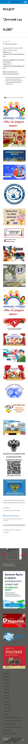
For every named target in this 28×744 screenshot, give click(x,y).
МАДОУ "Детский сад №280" (16, 738)
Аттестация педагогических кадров (11, 510)
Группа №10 (7, 708)
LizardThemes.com (7, 742)
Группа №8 (6, 701)
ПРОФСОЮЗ (6, 508)
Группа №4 (6, 689)
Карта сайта (6, 532)
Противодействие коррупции (9, 733)
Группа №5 (6, 692)
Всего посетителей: (7, 565)
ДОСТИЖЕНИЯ (6, 730)
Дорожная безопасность (9, 723)
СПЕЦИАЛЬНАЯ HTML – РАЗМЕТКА (12, 530)
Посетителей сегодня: (8, 564)
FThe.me (14, 742)
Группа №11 (7, 711)
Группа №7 (6, 698)
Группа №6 (6, 695)
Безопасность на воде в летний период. (13, 720)
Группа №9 (6, 705)
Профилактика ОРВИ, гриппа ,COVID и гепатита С (12, 519)
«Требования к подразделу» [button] (11, 44)
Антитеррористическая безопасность (12, 727)
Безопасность (6, 714)
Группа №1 (6, 679)
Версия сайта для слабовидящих (14, 97)
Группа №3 (6, 686)
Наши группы (6, 676)
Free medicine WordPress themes (11, 741)
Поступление (6, 673)
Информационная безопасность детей (12, 717)
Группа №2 (6, 682)
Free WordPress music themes (14, 739)
